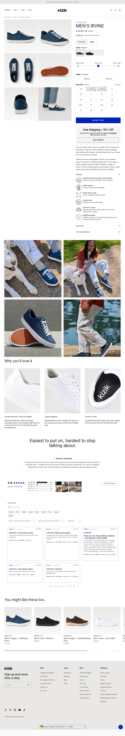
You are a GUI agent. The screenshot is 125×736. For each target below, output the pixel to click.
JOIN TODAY (98, 140)
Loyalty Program (106, 687)
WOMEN (7, 10)
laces (56, 512)
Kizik (23, 512)
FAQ (65, 683)
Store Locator (105, 673)
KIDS (22, 10)
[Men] (58, 484)
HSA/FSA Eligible (86, 673)
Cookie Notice (84, 698)
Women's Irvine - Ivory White (16, 540)
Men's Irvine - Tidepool (15, 574)
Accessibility (84, 687)
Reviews (67, 676)
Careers (103, 691)
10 (74, 586)
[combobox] (53, 726)
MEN (15, 10)
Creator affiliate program (108, 694)
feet (37, 512)
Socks (82, 680)
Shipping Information (47, 673)
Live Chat (43, 691)
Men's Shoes (7, 17)
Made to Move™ (106, 683)
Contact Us (44, 687)
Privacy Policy (85, 691)
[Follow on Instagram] (15, 710)
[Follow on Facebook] (5, 710)
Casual (14, 17)
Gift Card (83, 683)
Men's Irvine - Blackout (43, 638)
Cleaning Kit (84, 676)
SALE (30, 10)
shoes (11, 512)
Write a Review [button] (110, 483)
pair (17, 512)
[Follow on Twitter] (10, 710)
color (30, 512)
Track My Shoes (45, 683)
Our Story (103, 676)
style (43, 512)
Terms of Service (85, 694)
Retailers (103, 701)
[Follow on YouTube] (19, 710)
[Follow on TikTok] (24, 710)
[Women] (65, 484)
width (11, 515)
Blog (65, 680)
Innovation (67, 673)
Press (102, 680)
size (49, 512)
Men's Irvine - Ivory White (104, 638)
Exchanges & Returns (47, 680)
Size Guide (44, 676)
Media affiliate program (108, 698)
